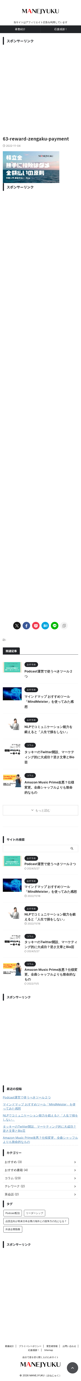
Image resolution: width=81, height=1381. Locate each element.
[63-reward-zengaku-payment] (45, 625)
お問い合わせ (69, 1346)
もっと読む (42, 810)
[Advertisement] (40, 87)
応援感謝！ (60, 29)
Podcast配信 (12, 1213)
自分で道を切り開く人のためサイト (40, 1357)
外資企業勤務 (12, 1229)
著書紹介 (20, 29)
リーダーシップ (34, 1213)
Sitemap (48, 1350)
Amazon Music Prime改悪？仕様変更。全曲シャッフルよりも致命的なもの (49, 787)
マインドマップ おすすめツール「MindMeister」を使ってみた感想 (49, 702)
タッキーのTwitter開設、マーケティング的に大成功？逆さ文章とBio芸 (49, 757)
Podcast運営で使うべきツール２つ (50, 864)
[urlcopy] (64, 625)
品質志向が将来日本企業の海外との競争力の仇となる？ (36, 1221)
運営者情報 (52, 1346)
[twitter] (17, 625)
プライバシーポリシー (30, 1346)
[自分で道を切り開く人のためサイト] (40, 13)
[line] (54, 625)
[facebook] (26, 625)
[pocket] (36, 625)
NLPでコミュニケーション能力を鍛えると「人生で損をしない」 (40, 1117)
